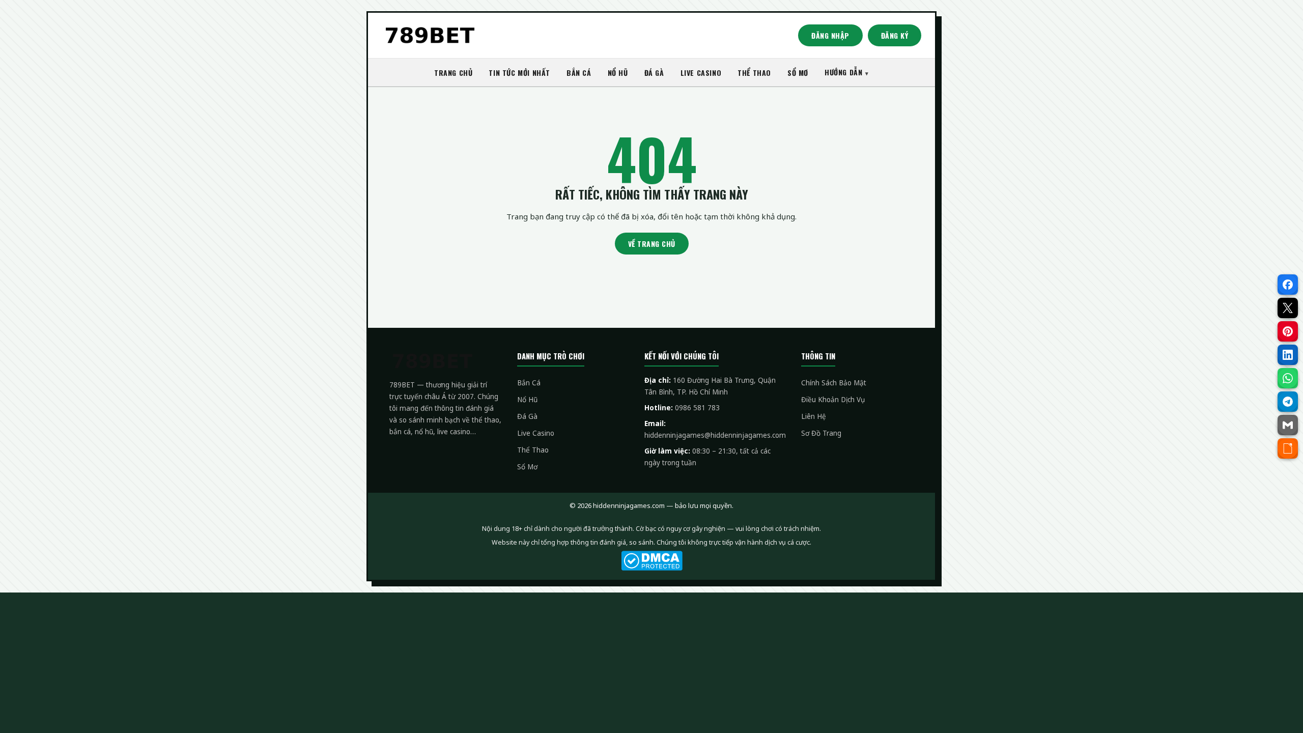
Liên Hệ (813, 416)
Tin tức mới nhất (519, 72)
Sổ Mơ (527, 466)
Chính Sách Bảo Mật (833, 382)
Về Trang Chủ (651, 243)
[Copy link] (1288, 448)
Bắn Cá (529, 382)
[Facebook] (1288, 284)
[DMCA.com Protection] (651, 561)
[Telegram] (1288, 401)
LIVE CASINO (701, 72)
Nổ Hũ (527, 399)
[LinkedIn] (1288, 355)
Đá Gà (527, 416)
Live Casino (535, 433)
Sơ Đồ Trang (821, 433)
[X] (1288, 308)
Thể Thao (533, 450)
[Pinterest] (1288, 331)
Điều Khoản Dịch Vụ (833, 399)
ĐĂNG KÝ (895, 35)
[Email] (1288, 425)
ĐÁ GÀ (654, 72)
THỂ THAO (754, 72)
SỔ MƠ (797, 72)
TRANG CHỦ (453, 72)
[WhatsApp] (1288, 378)
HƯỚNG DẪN (843, 72)
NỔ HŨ (618, 72)
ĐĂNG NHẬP (830, 35)
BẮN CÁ (578, 72)
